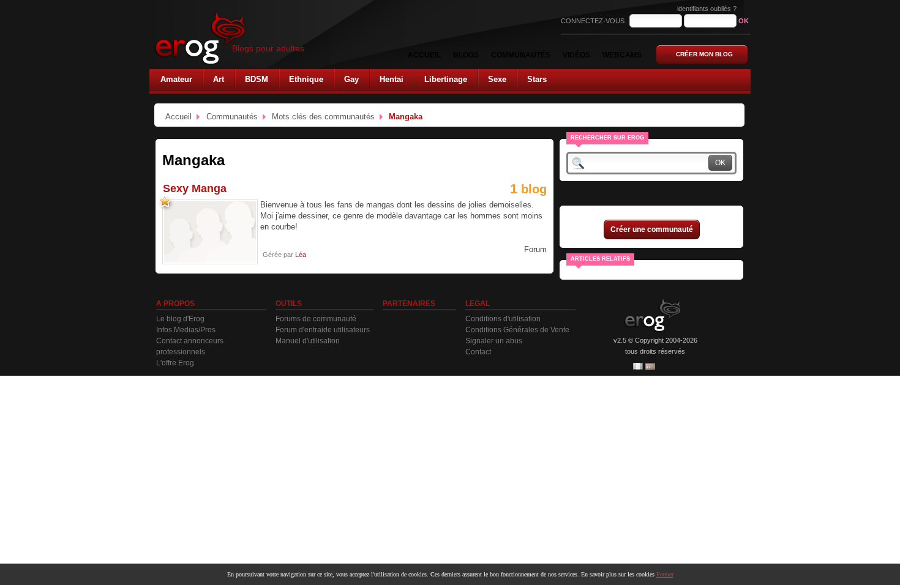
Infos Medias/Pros (186, 330)
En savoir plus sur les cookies (617, 574)
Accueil (178, 116)
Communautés (232, 116)
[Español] (650, 366)
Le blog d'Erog (180, 319)
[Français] (638, 366)
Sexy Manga (195, 188)
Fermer (664, 574)
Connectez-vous (593, 20)
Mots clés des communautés (323, 116)
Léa (300, 254)
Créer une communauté (651, 229)
